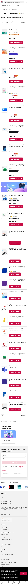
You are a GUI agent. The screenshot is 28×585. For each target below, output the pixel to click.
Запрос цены (13, 5)
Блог (23, 5)
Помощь (3, 551)
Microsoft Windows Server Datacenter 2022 (17, 380)
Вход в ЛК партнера (5, 544)
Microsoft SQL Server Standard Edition (17, 305)
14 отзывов (15, 73)
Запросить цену (15, 243)
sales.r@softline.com (6, 498)
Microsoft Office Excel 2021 (15, 354)
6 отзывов (14, 93)
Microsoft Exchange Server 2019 (16, 391)
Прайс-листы (4, 527)
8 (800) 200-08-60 (6, 5)
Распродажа (4, 537)
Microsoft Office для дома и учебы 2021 (17, 232)
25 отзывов (15, 51)
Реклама (23, 183)
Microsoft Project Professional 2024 (17, 165)
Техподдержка (4, 534)
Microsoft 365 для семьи (14, 29)
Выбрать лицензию (16, 42)
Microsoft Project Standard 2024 (16, 213)
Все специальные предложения (23, 427)
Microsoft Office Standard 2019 (16, 330)
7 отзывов (14, 151)
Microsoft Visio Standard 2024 (16, 126)
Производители (5, 529)
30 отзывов (15, 32)
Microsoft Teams (12, 367)
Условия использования (7, 561)
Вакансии (3, 549)
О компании (4, 546)
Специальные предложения (7, 532)
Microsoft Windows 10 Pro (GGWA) (16, 280)
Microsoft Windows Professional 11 (16, 146)
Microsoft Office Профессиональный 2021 (17, 405)
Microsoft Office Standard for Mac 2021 (17, 342)
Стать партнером (5, 541)
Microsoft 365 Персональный (16, 48)
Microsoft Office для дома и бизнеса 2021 (17, 250)
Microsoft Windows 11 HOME (15, 107)
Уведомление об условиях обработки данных (12, 474)
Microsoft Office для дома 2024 (16, 68)
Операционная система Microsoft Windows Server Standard (17, 268)
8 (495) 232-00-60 (6, 501)
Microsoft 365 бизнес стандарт (16, 293)
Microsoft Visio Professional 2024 (16, 195)
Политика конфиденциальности (8, 562)
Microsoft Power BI (13, 317)
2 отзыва (14, 168)
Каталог (3, 524)
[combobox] (7, 22)
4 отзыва (14, 112)
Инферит (19, 5)
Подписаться (14, 462)
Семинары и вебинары (6, 539)
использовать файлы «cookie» (8, 573)
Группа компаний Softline (7, 554)
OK (23, 573)
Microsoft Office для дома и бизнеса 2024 (17, 88)
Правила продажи (5, 564)
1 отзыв (14, 271)
